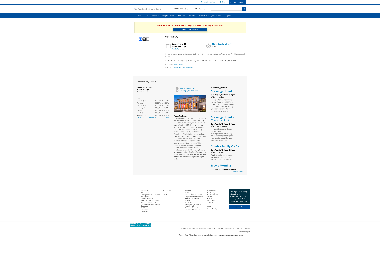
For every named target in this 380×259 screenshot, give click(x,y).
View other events (190, 29)
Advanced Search (241, 12)
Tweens (176, 64)
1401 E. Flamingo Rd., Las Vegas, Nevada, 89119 (189, 89)
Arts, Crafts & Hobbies (185, 67)
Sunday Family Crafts (225, 146)
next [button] (166, 118)
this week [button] (152, 118)
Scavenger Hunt (221, 91)
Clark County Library (221, 44)
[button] (208, 2)
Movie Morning (221, 165)
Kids (180, 64)
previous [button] (140, 118)
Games (176, 67)
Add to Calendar (178, 49)
